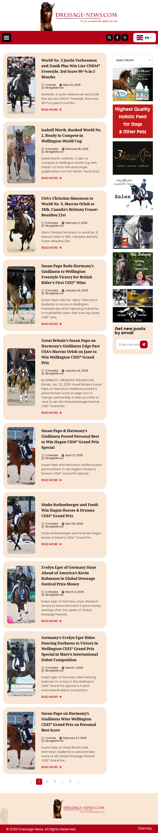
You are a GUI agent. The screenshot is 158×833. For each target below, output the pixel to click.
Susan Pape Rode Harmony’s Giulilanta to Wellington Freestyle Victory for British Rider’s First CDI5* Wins (67, 274)
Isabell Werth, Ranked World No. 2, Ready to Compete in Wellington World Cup (71, 136)
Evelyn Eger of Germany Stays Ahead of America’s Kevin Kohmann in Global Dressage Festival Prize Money (68, 576)
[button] (6, 37)
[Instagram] (125, 37)
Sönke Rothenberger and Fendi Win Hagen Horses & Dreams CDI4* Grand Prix (69, 510)
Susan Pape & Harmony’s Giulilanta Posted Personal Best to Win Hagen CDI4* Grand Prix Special (70, 439)
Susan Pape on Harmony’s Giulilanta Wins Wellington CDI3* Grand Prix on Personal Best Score (68, 722)
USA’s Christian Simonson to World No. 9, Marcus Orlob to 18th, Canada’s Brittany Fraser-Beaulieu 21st (69, 207)
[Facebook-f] (117, 37)
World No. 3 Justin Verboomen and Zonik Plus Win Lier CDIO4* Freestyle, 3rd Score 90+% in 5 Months (70, 69)
